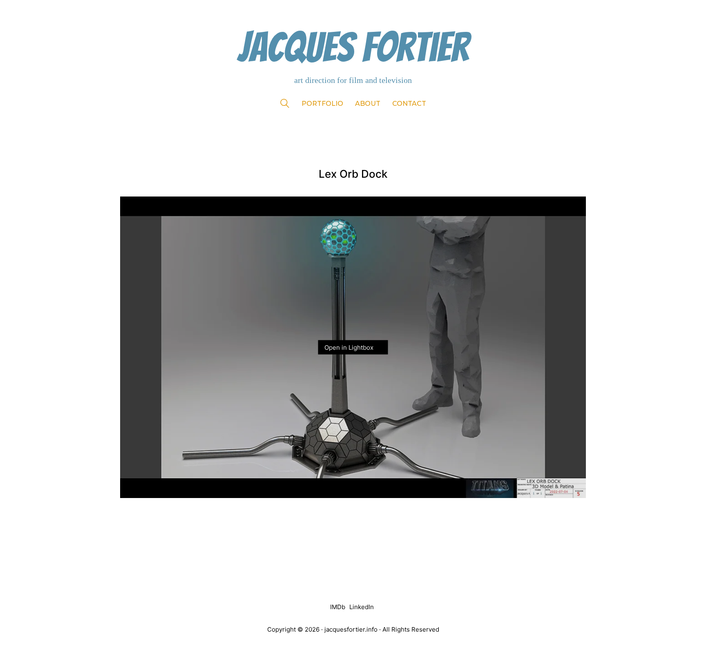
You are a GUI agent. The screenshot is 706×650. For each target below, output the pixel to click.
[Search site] (284, 104)
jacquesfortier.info (351, 629)
